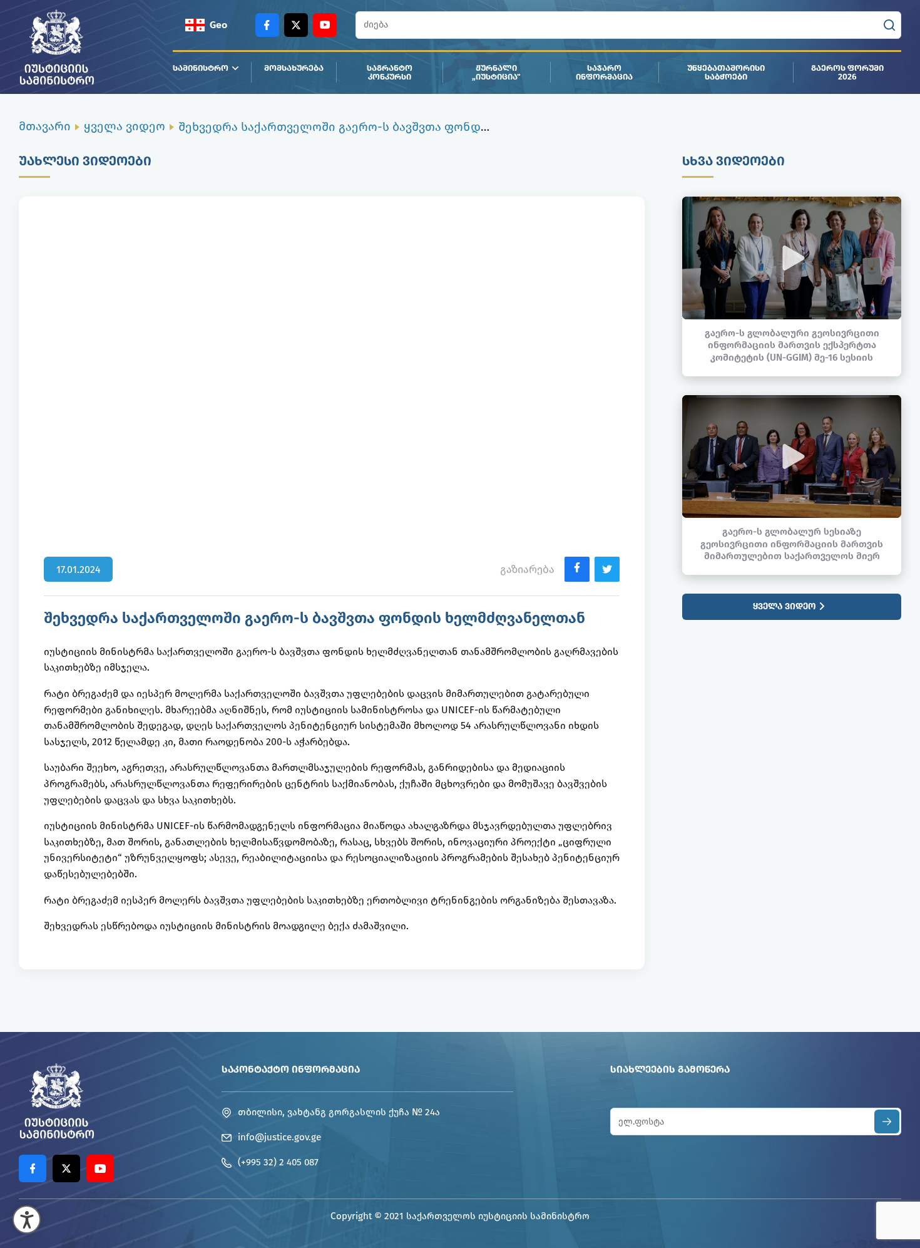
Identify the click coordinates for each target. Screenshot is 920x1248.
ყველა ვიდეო (124, 126)
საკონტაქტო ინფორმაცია (291, 1069)
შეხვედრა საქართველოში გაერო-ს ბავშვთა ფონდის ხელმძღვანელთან (394, 127)
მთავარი (45, 126)
